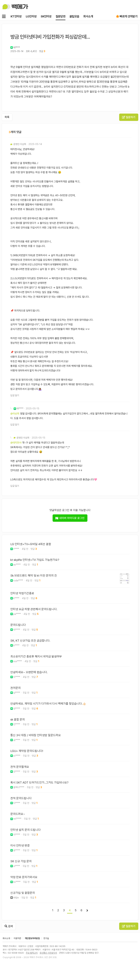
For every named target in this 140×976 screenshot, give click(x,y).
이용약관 (17, 938)
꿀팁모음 (74, 16)
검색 (10, 926)
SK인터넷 (46, 16)
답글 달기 (14, 395)
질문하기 (130, 117)
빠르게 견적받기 (128, 16)
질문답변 (60, 16)
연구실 (46, 938)
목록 (7, 117)
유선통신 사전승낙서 (48, 953)
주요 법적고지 (32, 953)
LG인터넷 (31, 16)
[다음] (87, 910)
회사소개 (88, 16)
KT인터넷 (16, 16)
